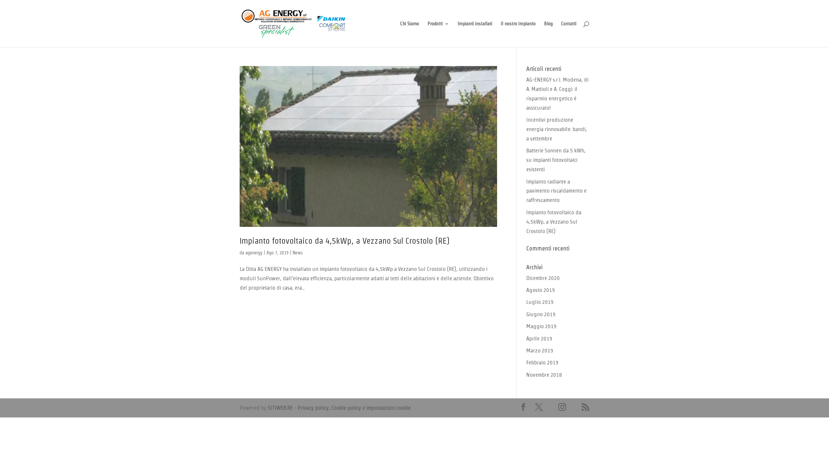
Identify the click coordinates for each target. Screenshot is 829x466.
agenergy (253, 252)
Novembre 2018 (544, 375)
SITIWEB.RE (280, 408)
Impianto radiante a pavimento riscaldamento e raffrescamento (556, 191)
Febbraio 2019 (542, 362)
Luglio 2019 (540, 302)
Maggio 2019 (541, 326)
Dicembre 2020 (543, 278)
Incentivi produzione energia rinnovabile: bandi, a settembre (556, 129)
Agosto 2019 (540, 290)
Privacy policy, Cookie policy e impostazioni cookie (354, 408)
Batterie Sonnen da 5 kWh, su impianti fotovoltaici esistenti (555, 160)
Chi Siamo (409, 23)
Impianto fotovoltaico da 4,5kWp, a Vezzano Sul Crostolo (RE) (344, 240)
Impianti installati (475, 23)
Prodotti (435, 23)
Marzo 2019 (539, 350)
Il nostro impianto (518, 23)
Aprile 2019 (539, 338)
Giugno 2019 (541, 314)
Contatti (568, 23)
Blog (548, 23)
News (298, 252)
